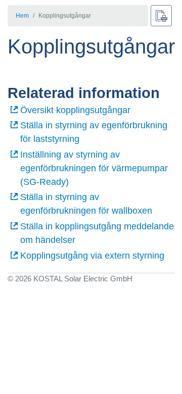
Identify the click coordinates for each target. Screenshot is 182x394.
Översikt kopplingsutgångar (75, 110)
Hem (22, 15)
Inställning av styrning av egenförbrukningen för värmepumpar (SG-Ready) (94, 168)
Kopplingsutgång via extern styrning (92, 256)
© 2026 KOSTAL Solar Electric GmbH (70, 278)
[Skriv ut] (161, 15)
